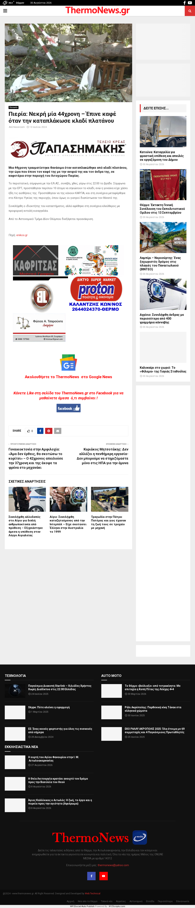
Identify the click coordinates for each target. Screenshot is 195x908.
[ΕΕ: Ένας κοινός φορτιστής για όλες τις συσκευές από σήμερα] (15, 734)
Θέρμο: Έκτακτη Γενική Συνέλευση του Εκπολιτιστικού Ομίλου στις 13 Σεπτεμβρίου (162, 208)
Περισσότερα (165, 901)
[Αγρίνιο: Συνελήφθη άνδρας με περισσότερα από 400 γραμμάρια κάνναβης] (163, 294)
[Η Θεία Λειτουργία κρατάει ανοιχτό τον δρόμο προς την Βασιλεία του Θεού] (15, 784)
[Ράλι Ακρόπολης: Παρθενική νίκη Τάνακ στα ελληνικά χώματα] (111, 712)
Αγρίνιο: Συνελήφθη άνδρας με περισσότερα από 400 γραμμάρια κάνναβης (162, 318)
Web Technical (92, 893)
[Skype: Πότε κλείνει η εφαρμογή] (15, 712)
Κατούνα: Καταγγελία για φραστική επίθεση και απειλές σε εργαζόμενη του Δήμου (162, 156)
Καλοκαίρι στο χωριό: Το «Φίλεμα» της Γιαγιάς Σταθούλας (163, 369)
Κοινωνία (14, 107)
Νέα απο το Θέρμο (87, 901)
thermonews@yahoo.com (113, 865)
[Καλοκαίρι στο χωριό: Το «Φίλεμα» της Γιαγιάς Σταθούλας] (163, 347)
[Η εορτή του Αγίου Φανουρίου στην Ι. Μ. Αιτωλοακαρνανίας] (15, 762)
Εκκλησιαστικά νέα (21, 747)
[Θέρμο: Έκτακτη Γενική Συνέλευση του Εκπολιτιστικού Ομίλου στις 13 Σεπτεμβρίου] (163, 184)
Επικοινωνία (182, 901)
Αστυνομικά (135, 901)
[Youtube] (103, 876)
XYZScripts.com (117, 906)
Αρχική (70, 901)
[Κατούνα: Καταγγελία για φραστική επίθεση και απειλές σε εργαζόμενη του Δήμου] (163, 131)
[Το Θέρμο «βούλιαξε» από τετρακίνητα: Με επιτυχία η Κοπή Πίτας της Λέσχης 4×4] (111, 691)
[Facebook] (91, 876)
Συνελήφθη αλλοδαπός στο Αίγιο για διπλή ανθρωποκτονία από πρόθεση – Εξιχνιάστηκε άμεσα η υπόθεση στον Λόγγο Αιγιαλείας (26, 526)
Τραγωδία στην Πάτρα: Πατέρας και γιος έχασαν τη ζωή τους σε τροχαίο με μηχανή (108, 522)
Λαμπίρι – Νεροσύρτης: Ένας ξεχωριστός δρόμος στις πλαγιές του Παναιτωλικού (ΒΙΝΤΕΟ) (160, 263)
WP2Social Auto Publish (82, 906)
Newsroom (19, 127)
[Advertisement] (163, 513)
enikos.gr (22, 235)
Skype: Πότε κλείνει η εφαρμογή (49, 707)
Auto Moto (111, 676)
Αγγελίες (121, 901)
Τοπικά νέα (106, 901)
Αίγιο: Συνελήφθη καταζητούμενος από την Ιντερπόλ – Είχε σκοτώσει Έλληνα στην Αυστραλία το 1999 (68, 524)
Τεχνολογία (15, 676)
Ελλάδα (150, 901)
